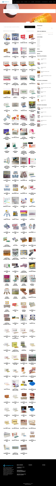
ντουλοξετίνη (38, 45)
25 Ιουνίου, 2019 (19, 475)
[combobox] (31, 31)
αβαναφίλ (38, 44)
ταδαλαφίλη (38, 40)
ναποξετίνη (38, 41)
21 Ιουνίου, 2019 (19, 472)
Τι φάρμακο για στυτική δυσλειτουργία (20, 467)
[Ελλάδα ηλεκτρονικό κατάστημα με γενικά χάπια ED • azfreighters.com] (5, 2)
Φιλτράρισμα (39, 34)
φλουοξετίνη (38, 46)
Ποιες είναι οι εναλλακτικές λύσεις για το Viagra (21, 474)
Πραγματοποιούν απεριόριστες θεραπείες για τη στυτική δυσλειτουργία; (21, 471)
